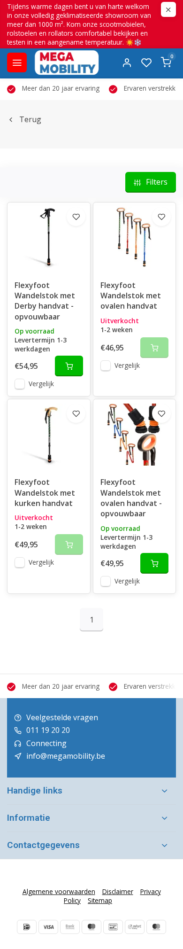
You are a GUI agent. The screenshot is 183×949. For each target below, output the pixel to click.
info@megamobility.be (65, 756)
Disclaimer (117, 891)
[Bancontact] (113, 927)
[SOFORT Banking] (135, 927)
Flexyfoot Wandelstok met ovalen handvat (130, 295)
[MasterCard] (156, 927)
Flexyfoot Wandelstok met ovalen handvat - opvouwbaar (131, 498)
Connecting (46, 743)
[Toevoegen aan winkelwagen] (69, 366)
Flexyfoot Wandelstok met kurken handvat (45, 492)
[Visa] (48, 927)
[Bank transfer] (70, 927)
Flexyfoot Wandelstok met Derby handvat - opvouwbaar (45, 301)
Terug (30, 119)
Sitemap (100, 900)
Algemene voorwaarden (59, 891)
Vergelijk (41, 383)
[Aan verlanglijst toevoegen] (76, 216)
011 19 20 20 (48, 730)
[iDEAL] (27, 927)
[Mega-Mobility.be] (66, 62)
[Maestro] (91, 927)
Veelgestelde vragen (62, 717)
